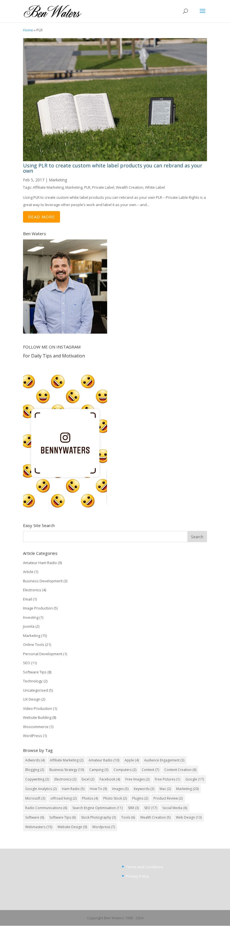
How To (98, 788)
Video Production (37, 708)
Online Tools (33, 644)
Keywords (144, 788)
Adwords (35, 760)
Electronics (32, 589)
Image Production (38, 608)
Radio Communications (46, 807)
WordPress (32, 735)
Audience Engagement (164, 760)
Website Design (72, 827)
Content (150, 769)
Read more (41, 217)
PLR (87, 187)
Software (34, 817)
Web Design (189, 817)
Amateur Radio (104, 760)
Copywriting (37, 779)
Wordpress (103, 827)
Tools (128, 817)
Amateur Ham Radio (40, 562)
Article (28, 571)
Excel (88, 779)
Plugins (140, 798)
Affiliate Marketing (48, 187)
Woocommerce (36, 726)
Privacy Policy (137, 876)
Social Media (174, 807)
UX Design (31, 699)
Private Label (103, 187)
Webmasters (38, 827)
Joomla (28, 626)
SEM (133, 807)
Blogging (34, 769)
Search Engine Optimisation (97, 807)
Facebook (110, 779)
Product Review (168, 798)
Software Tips (35, 672)
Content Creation (180, 769)
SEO (26, 662)
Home (28, 30)
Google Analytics (41, 788)
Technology (33, 680)
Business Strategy (66, 769)
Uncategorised (35, 690)
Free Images (137, 779)
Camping (98, 769)
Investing (30, 617)
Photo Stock (115, 798)
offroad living (63, 798)
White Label (155, 187)
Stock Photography (98, 817)
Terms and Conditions (144, 866)
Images (120, 788)
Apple (132, 760)
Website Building (37, 717)
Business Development (43, 580)
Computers (125, 769)
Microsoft (35, 798)
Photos (90, 798)
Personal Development (42, 653)
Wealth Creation (129, 187)
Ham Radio (73, 788)
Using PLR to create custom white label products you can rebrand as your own (112, 168)
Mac (165, 788)
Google (194, 779)
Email (27, 599)
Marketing (58, 180)
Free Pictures (167, 779)
